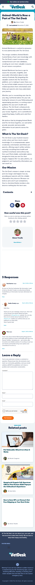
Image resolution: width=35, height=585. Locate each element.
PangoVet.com (16, 315)
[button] (12, 205)
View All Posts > (17, 242)
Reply (3, 296)
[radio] (10, 222)
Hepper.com (7, 318)
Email (4, 401)
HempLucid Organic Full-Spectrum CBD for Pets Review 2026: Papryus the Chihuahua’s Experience (17, 485)
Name (4, 393)
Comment (5, 370)
